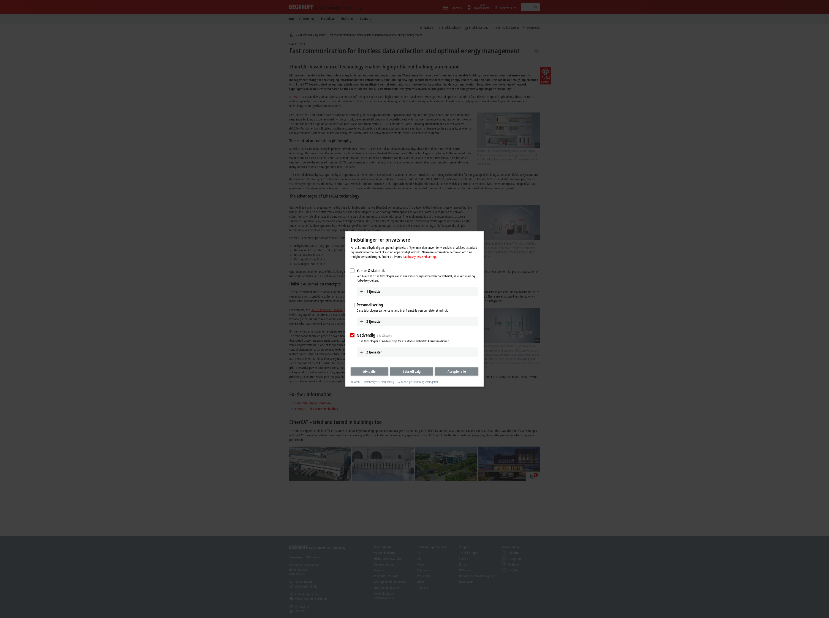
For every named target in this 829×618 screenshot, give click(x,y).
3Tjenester (374, 321)
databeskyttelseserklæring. (420, 256)
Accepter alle (457, 371)
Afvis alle (369, 371)
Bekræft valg (412, 371)
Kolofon (355, 382)
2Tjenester (374, 352)
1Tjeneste (373, 291)
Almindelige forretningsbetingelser (418, 382)
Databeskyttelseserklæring (379, 382)
